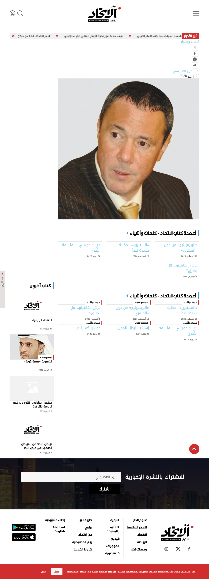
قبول (56, 571)
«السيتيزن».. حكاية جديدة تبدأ (134, 247)
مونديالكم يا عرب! (86, 328)
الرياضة (142, 542)
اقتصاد (142, 535)
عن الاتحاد (85, 535)
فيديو (115, 538)
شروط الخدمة (83, 549)
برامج (88, 527)
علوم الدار (140, 520)
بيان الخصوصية (82, 542)
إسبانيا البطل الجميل (133, 328)
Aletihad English (58, 529)
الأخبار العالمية (137, 527)
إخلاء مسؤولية (55, 520)
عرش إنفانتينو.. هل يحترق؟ (182, 268)
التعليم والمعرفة (113, 529)
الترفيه (114, 520)
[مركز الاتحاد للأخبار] (104, 13)
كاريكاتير (86, 520)
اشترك (105, 489)
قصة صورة (112, 553)
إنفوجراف (112, 546)
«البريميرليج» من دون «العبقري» (180, 247)
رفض (44, 571)
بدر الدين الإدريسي (186, 71)
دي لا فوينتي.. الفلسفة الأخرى (81, 247)
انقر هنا (112, 571)
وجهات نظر (139, 549)
